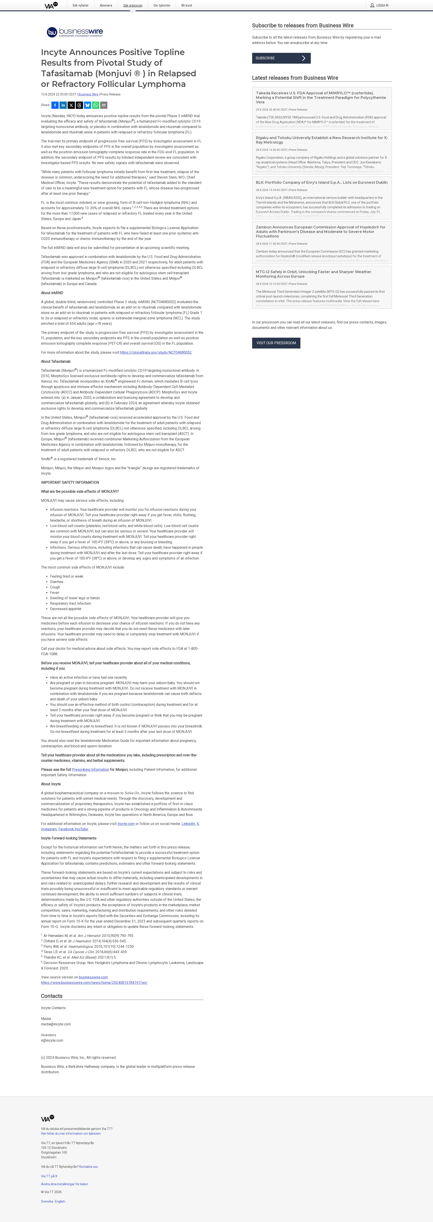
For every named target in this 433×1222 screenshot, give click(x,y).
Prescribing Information (90, 769)
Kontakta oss (88, 1167)
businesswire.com (93, 977)
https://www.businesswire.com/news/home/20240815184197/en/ (94, 982)
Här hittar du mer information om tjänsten (71, 1133)
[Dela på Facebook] (55, 106)
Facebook (66, 829)
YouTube (81, 829)
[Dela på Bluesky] (87, 106)
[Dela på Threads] (79, 106)
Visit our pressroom (276, 343)
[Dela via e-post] (103, 106)
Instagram (49, 829)
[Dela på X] (71, 106)
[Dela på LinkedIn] (63, 106)
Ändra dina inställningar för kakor (64, 1184)
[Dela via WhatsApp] (95, 106)
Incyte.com (126, 824)
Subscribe (265, 58)
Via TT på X (49, 1176)
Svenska (47, 1201)
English (60, 1201)
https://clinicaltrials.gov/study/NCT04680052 (156, 352)
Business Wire (88, 94)
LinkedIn (188, 824)
